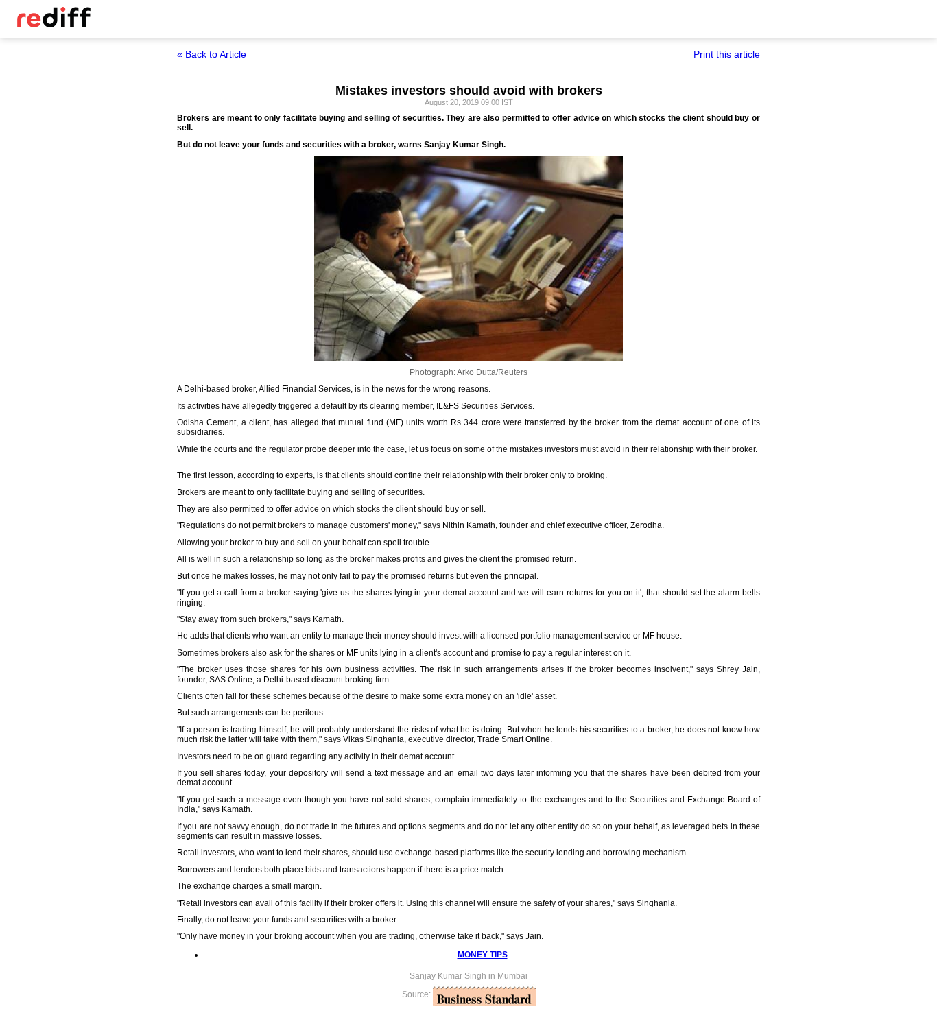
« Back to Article (211, 54)
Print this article (726, 54)
